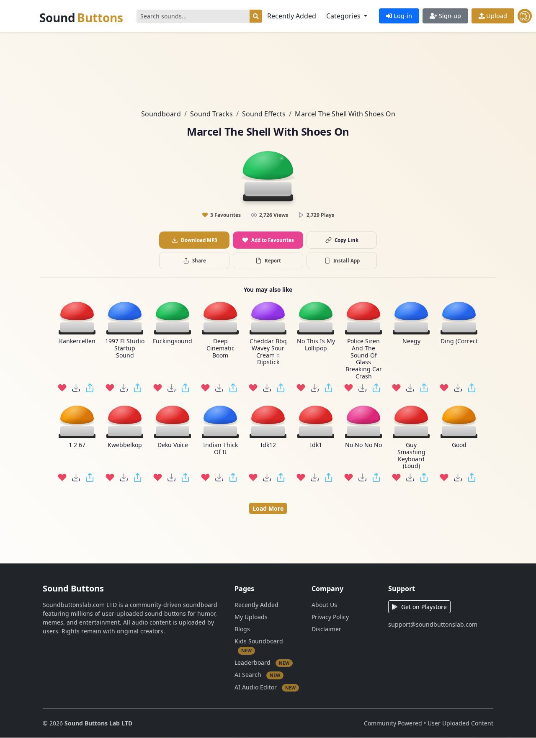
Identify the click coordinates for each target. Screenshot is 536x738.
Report (273, 260)
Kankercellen (77, 341)
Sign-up (449, 16)
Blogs (242, 629)
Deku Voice (172, 445)
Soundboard (161, 113)
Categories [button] (344, 16)
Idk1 (316, 445)
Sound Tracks (211, 113)
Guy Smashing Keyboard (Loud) (411, 456)
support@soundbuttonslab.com (432, 624)
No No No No (363, 445)
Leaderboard (261, 662)
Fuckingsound (172, 341)
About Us (324, 605)
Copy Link (346, 240)
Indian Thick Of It (220, 449)
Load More (268, 508)
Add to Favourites (272, 240)
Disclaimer (326, 629)
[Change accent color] (525, 16)
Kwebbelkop (125, 445)
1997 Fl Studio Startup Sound (124, 348)
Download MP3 (199, 240)
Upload (495, 16)
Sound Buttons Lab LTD (98, 723)
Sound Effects (264, 113)
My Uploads (251, 617)
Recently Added (291, 16)
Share (199, 260)
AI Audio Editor (265, 687)
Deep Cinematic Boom (220, 348)
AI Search (257, 675)
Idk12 (268, 445)
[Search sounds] (256, 16)
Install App (346, 260)
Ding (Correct (459, 341)
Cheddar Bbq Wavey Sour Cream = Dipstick (268, 352)
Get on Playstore (424, 607)
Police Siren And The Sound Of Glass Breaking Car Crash (363, 359)
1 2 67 (77, 445)
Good (459, 445)
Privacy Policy (330, 617)
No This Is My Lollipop (316, 345)
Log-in (402, 16)
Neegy (411, 341)
